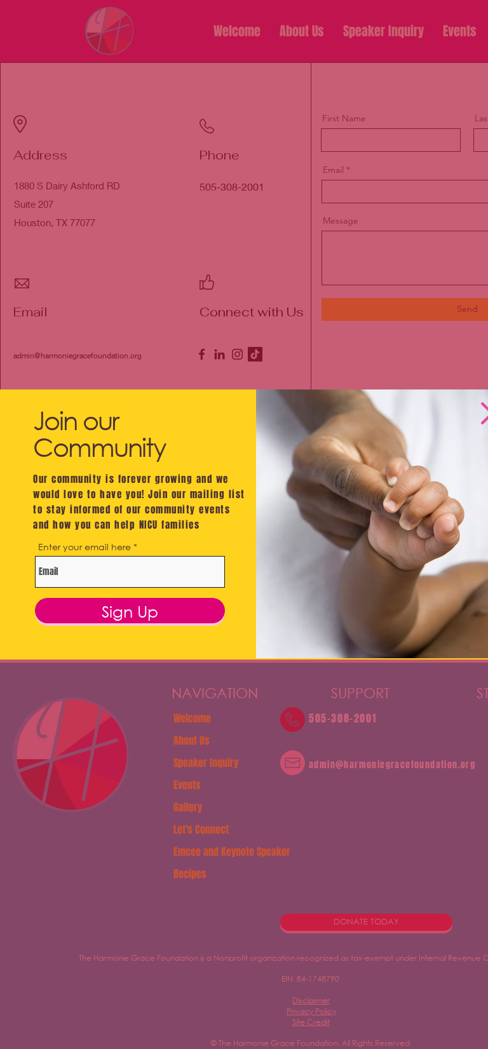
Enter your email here (84, 547)
